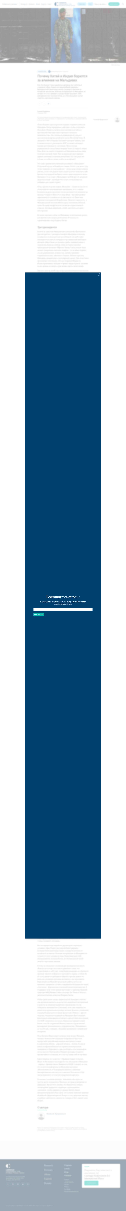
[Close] (99, 274)
